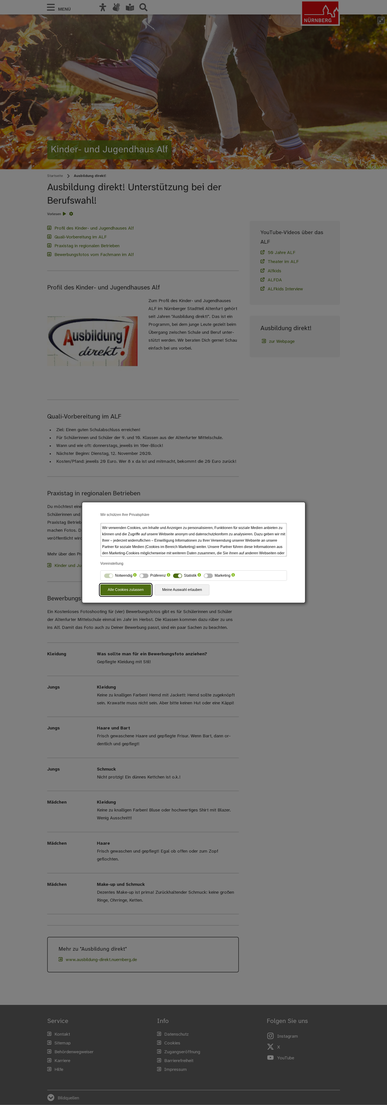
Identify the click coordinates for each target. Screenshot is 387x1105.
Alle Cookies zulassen (126, 590)
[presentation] (135, 575)
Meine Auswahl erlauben (182, 590)
